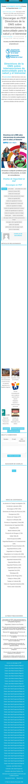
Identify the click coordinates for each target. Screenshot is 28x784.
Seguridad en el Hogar (13, 551)
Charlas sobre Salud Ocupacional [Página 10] (14, 686)
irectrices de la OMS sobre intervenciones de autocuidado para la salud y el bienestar (14, 68)
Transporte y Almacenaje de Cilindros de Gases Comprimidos (14, 640)
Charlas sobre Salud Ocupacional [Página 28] (14, 735)
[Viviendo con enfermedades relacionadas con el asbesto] (15, 412)
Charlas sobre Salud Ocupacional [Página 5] (14, 753)
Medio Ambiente (12, 530)
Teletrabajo (13, 573)
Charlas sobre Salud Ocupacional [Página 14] (14, 696)
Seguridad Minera (13, 562)
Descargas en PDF (14, 185)
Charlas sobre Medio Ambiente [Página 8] (14, 681)
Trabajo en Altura (12, 578)
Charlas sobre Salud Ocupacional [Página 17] (14, 704)
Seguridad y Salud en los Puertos (14, 624)
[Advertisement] (14, 118)
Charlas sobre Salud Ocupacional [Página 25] (14, 727)
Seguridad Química (12, 567)
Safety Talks (13, 536)
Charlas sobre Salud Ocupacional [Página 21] (14, 717)
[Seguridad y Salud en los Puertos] (15, 372)
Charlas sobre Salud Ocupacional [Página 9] (14, 763)
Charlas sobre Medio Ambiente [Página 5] (14, 673)
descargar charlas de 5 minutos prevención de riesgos (14, 218)
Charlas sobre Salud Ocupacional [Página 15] (14, 699)
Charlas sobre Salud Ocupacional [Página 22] (14, 719)
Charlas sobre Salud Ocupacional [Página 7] (14, 758)
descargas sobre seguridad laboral (14, 222)
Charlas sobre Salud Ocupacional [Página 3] (14, 740)
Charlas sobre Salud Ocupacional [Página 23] (14, 722)
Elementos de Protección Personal (12, 511)
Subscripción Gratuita (10, 778)
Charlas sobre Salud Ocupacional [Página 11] (14, 688)
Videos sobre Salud (12, 586)
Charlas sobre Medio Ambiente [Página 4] (14, 670)
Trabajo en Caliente (12, 581)
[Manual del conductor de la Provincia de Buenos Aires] (5, 412)
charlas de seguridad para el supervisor (14, 210)
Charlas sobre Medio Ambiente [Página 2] (14, 665)
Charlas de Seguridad (7, 36)
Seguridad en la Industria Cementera (13, 556)
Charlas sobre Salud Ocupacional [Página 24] (14, 724)
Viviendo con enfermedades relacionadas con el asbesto (14, 636)
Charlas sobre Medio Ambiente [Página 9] (14, 683)
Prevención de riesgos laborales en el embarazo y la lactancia (14, 652)
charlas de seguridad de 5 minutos (14, 200)
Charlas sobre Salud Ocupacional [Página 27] (14, 732)
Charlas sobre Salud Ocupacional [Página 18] (14, 706)
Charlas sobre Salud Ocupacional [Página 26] (14, 730)
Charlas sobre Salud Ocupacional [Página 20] (14, 714)
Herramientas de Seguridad (12, 525)
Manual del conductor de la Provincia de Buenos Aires (14, 632)
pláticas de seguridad (14, 224)
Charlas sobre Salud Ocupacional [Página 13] (14, 694)
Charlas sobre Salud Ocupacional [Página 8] (14, 761)
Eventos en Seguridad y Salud (12, 522)
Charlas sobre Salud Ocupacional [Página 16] (14, 701)
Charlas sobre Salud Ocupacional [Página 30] (14, 743)
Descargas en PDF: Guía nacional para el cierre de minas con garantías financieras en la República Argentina (14, 620)
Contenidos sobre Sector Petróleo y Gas (14, 771)
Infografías (12, 528)
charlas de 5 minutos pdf (14, 193)
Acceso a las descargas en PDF (14, 663)
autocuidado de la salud (20, 188)
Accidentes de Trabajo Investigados (13, 503)
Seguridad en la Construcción (12, 554)
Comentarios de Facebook (18, 428)
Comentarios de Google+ (13, 431)
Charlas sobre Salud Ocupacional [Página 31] (14, 745)
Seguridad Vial (12, 570)
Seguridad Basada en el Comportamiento (14, 541)
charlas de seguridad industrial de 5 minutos (14, 208)
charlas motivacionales (18, 215)
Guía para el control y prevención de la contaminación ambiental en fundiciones (14, 656)
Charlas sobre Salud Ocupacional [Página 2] (14, 712)
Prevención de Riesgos (11, 533)
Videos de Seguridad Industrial (12, 584)
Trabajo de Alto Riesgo (12, 575)
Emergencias (12, 514)
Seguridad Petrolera (12, 565)
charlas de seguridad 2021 (14, 198)
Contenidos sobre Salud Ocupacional (14, 768)
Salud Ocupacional (12, 538)
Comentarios (6, 428)
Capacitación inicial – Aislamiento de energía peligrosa (14, 649)
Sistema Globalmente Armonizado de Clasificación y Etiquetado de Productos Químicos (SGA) (14, 644)
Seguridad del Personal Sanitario (13, 546)
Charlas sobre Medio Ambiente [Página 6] (14, 675)
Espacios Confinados (13, 519)
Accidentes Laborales (12, 506)
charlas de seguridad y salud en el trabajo (14, 213)
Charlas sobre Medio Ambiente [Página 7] (14, 678)
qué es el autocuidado (14, 229)
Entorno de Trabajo (12, 517)
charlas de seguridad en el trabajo (14, 205)
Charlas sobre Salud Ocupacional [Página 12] (14, 691)
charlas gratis (8, 215)
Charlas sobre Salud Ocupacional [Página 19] (14, 709)
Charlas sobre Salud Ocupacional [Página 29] (14, 737)
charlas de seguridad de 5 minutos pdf (14, 203)
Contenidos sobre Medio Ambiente (14, 766)
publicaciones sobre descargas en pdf (14, 227)
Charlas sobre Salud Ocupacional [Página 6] (14, 755)
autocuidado (11, 188)
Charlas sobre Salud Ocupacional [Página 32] (14, 748)
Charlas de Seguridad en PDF (14, 180)
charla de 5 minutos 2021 (14, 191)
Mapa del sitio (20, 778)
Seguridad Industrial (12, 559)
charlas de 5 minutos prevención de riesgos (14, 196)
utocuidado (8, 77)
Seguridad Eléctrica (12, 548)
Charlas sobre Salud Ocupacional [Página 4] (14, 750)
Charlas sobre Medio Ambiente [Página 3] (14, 668)
